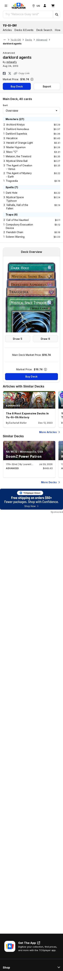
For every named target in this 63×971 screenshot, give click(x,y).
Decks (28, 39)
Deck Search (44, 29)
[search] (28, 14)
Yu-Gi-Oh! (10, 25)
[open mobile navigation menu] (6, 6)
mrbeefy (11, 61)
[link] (19, 6)
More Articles (48, 432)
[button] (56, 14)
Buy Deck (17, 86)
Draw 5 (17, 338)
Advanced (41, 39)
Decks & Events (24, 29)
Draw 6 (45, 338)
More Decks (49, 482)
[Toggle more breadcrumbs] (4, 40)
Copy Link (24, 73)
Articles (7, 29)
